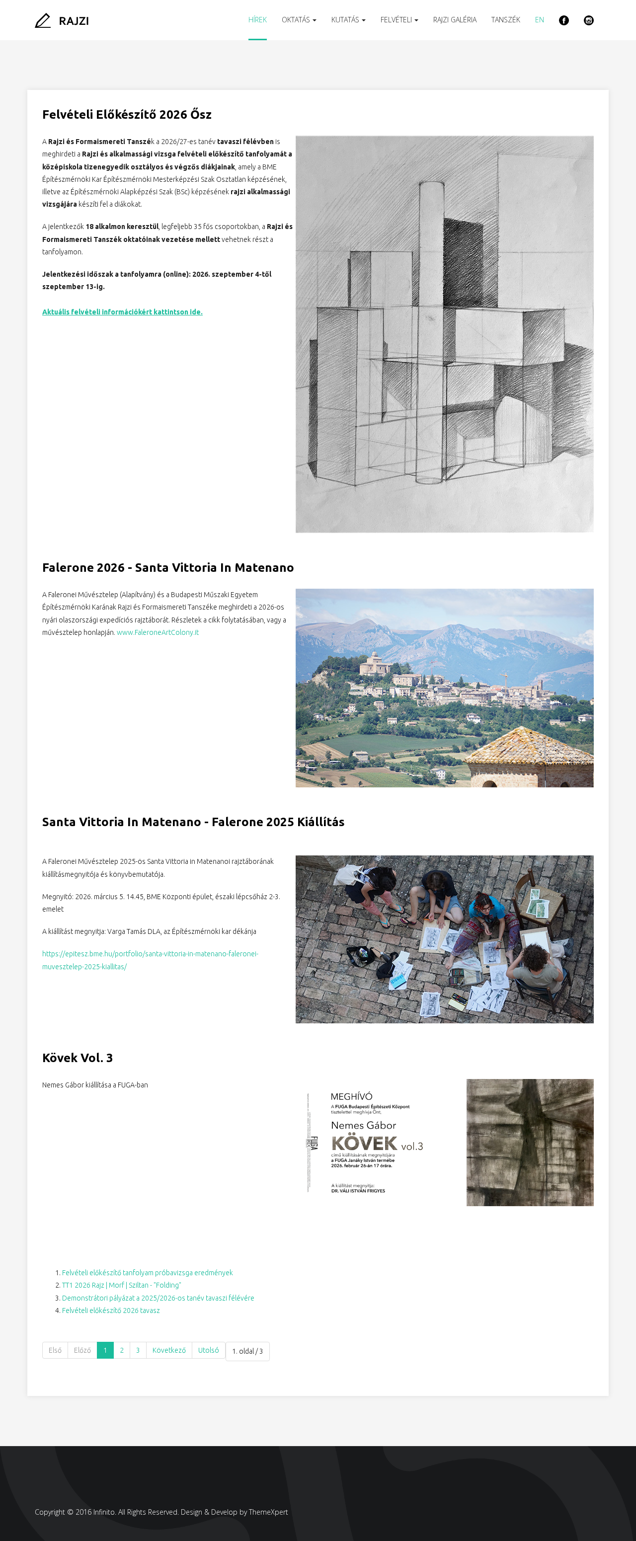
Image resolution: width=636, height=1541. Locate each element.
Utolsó (208, 1350)
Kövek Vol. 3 (77, 1058)
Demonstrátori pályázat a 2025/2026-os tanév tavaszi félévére (158, 1298)
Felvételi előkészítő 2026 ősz (127, 114)
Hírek (257, 19)
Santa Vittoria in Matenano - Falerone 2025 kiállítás (193, 822)
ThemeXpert (268, 1512)
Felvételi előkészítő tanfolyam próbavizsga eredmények (147, 1273)
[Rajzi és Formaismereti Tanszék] (61, 20)
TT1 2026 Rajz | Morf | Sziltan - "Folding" (121, 1285)
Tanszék (505, 19)
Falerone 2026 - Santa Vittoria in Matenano (168, 567)
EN (539, 19)
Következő (169, 1350)
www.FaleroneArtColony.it (158, 632)
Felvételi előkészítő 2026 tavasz (111, 1310)
